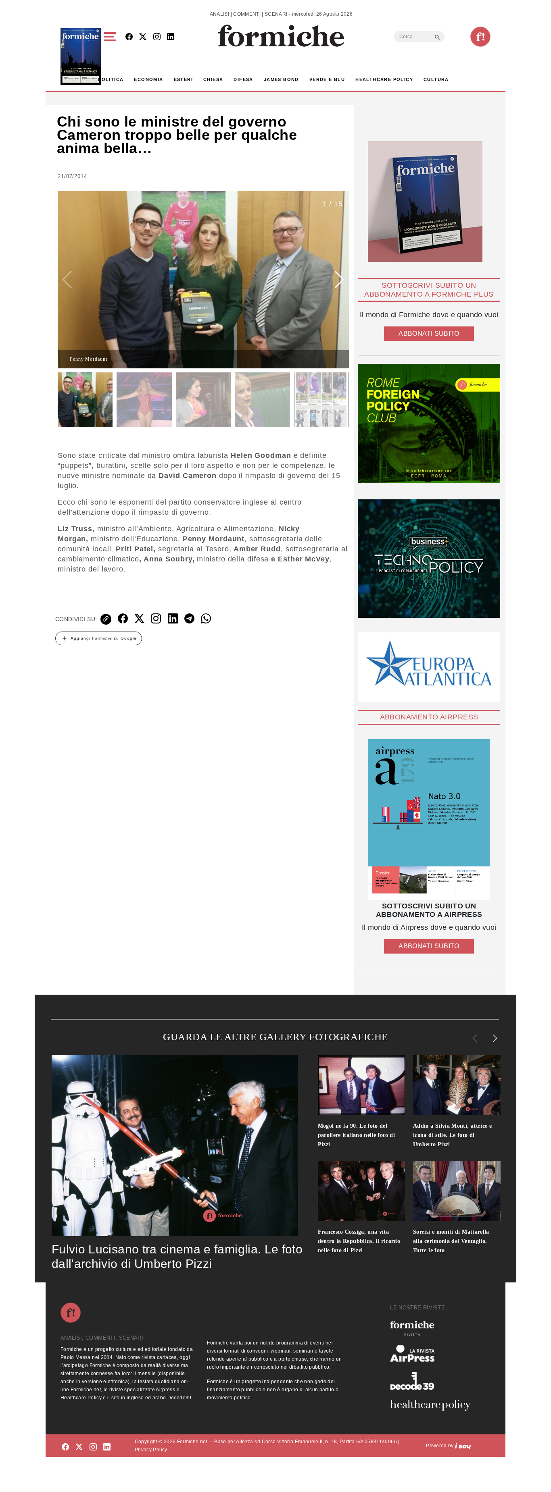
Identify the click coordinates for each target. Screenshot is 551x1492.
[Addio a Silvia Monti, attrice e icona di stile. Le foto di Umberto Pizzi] (457, 1085)
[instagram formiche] (93, 1447)
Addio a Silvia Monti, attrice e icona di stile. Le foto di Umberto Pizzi (452, 1135)
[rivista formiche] (429, 819)
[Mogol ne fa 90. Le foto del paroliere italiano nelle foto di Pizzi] (361, 1085)
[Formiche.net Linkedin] (170, 37)
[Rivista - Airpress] (433, 1353)
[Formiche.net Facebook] (129, 37)
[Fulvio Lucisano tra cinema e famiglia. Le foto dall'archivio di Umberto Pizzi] (175, 1145)
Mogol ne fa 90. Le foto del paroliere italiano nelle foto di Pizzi (356, 1135)
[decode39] (433, 1380)
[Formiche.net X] (143, 37)
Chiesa (213, 79)
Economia (148, 79)
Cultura (436, 79)
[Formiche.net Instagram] (157, 37)
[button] (111, 56)
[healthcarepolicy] (433, 1405)
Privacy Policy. (151, 1450)
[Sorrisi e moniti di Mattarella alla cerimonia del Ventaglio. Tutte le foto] (457, 1191)
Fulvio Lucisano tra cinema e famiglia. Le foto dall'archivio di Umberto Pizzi (177, 1256)
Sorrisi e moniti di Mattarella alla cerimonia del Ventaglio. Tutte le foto (451, 1241)
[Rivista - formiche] (433, 1328)
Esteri (183, 79)
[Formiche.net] (480, 37)
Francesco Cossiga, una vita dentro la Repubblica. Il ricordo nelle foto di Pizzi (359, 1241)
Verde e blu (327, 79)
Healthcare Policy (384, 79)
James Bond (281, 79)
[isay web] (463, 1445)
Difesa (243, 79)
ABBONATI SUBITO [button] (429, 333)
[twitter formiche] (79, 1447)
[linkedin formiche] (107, 1447)
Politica (110, 79)
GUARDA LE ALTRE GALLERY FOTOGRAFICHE (275, 1036)
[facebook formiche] (65, 1447)
